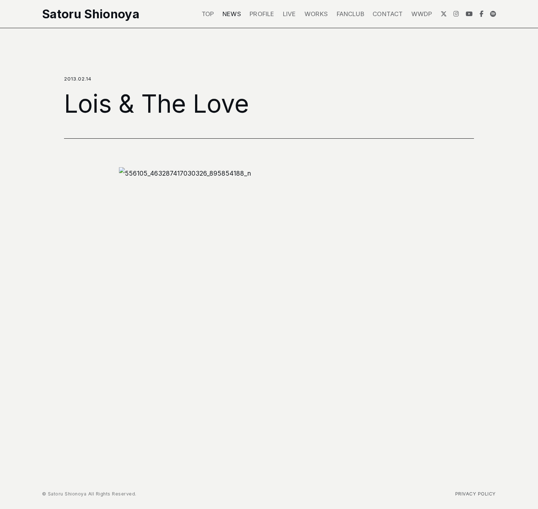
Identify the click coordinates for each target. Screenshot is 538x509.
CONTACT (388, 14)
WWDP (421, 14)
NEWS (232, 14)
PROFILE (262, 14)
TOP (208, 14)
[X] (444, 14)
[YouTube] (469, 14)
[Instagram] (456, 14)
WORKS (316, 14)
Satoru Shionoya (90, 14)
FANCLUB (350, 14)
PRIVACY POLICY (475, 494)
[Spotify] (493, 14)
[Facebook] (481, 14)
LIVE (289, 14)
